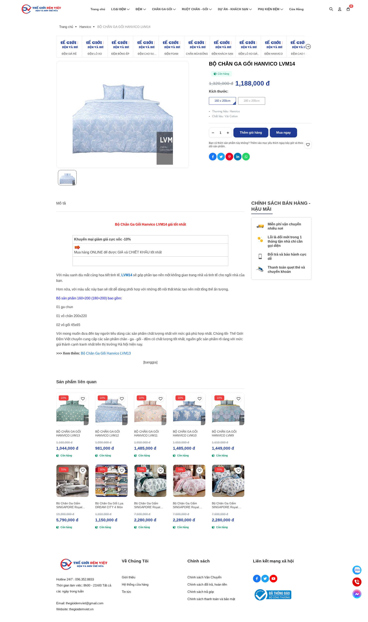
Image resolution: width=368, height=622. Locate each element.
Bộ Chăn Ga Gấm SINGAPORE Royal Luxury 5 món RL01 (147, 505)
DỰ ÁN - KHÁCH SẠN (233, 9)
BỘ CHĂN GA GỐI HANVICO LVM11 (146, 433)
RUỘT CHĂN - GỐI (195, 9)
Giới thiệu (128, 577)
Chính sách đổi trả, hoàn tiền (207, 584)
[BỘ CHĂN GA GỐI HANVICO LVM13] (72, 409)
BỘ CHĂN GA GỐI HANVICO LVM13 (68, 433)
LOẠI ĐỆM (118, 9)
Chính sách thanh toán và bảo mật (211, 599)
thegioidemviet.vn (81, 609)
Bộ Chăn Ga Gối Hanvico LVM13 (105, 353)
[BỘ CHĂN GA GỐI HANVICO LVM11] (150, 409)
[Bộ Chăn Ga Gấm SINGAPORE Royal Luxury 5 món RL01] (150, 481)
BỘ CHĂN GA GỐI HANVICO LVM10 (185, 433)
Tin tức (126, 591)
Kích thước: (218, 91)
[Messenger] (356, 593)
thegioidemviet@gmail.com (85, 603)
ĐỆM (139, 9)
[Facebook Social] (257, 578)
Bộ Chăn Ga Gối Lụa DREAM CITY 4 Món (109, 505)
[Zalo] (356, 570)
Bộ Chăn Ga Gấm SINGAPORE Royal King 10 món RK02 (69, 505)
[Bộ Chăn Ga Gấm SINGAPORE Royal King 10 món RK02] (72, 481)
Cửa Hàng (296, 9)
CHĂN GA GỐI (162, 9)
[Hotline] (356, 582)
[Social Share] (213, 156)
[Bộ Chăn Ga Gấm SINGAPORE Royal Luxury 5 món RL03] (228, 481)
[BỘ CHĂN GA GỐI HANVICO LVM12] (111, 409)
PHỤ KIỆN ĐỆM (268, 9)
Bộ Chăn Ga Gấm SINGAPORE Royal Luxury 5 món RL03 (225, 505)
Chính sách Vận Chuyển (204, 577)
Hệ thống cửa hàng (135, 584)
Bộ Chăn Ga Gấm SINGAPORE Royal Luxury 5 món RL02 (186, 505)
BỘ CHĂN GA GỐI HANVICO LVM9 (224, 433)
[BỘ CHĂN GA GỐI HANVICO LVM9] (228, 409)
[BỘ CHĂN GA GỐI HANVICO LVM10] (189, 409)
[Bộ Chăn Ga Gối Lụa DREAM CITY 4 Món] (111, 481)
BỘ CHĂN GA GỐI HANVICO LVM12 (107, 433)
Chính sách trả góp (200, 591)
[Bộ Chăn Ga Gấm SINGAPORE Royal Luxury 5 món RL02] (189, 481)
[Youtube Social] (273, 578)
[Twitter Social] (265, 578)
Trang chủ (98, 9)
